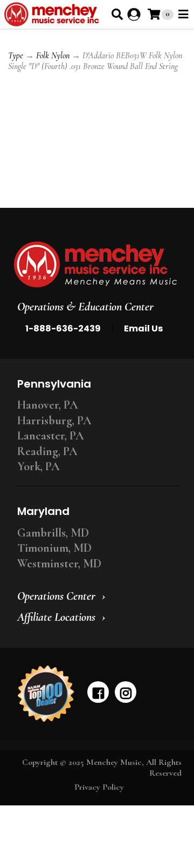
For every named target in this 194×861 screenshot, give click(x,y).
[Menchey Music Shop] (53, 14)
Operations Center (56, 596)
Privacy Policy (99, 787)
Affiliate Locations (56, 617)
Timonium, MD (54, 548)
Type (15, 55)
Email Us (143, 328)
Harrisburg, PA (54, 420)
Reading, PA (47, 451)
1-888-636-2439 (63, 328)
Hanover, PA (47, 405)
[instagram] (125, 692)
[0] (154, 14)
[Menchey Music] (95, 264)
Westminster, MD (59, 564)
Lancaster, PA (50, 436)
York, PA (38, 466)
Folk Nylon (53, 55)
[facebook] (98, 692)
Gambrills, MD (53, 533)
